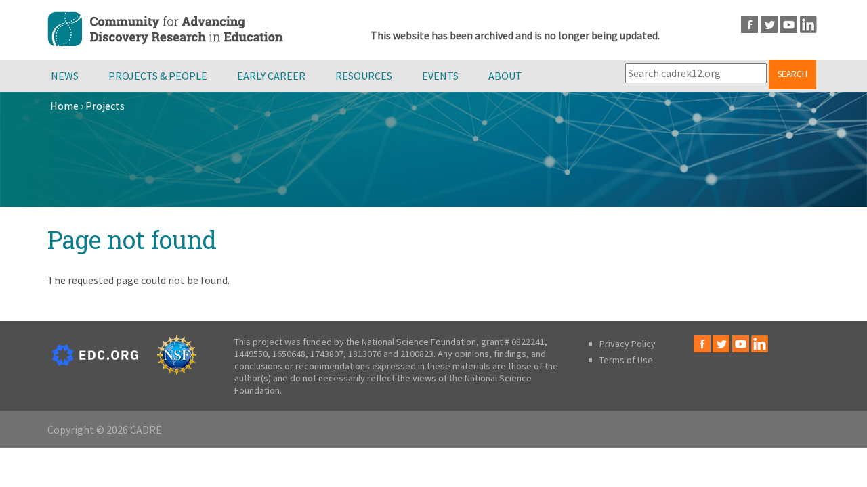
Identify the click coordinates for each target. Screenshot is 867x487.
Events (440, 76)
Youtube (788, 24)
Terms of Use (626, 360)
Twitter (769, 24)
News (65, 76)
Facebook (749, 24)
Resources (363, 76)
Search (792, 74)
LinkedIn (808, 24)
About (505, 76)
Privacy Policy (627, 344)
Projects (105, 105)
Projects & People (157, 76)
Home (64, 105)
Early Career (271, 76)
